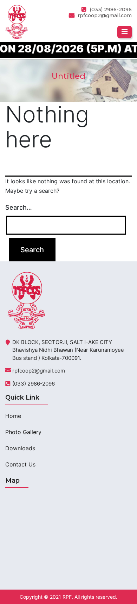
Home (13, 415)
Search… (18, 207)
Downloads (20, 448)
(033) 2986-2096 (33, 383)
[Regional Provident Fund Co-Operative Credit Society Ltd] (16, 21)
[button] (124, 32)
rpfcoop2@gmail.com (105, 15)
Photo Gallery (23, 431)
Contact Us (20, 464)
